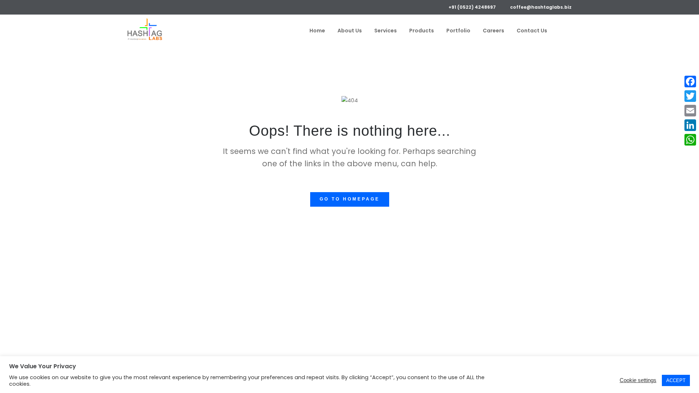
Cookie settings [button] (638, 380)
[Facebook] (130, 6)
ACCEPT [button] (676, 380)
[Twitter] (140, 6)
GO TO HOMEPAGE (350, 199)
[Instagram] (161, 6)
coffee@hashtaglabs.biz (541, 7)
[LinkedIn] (151, 6)
